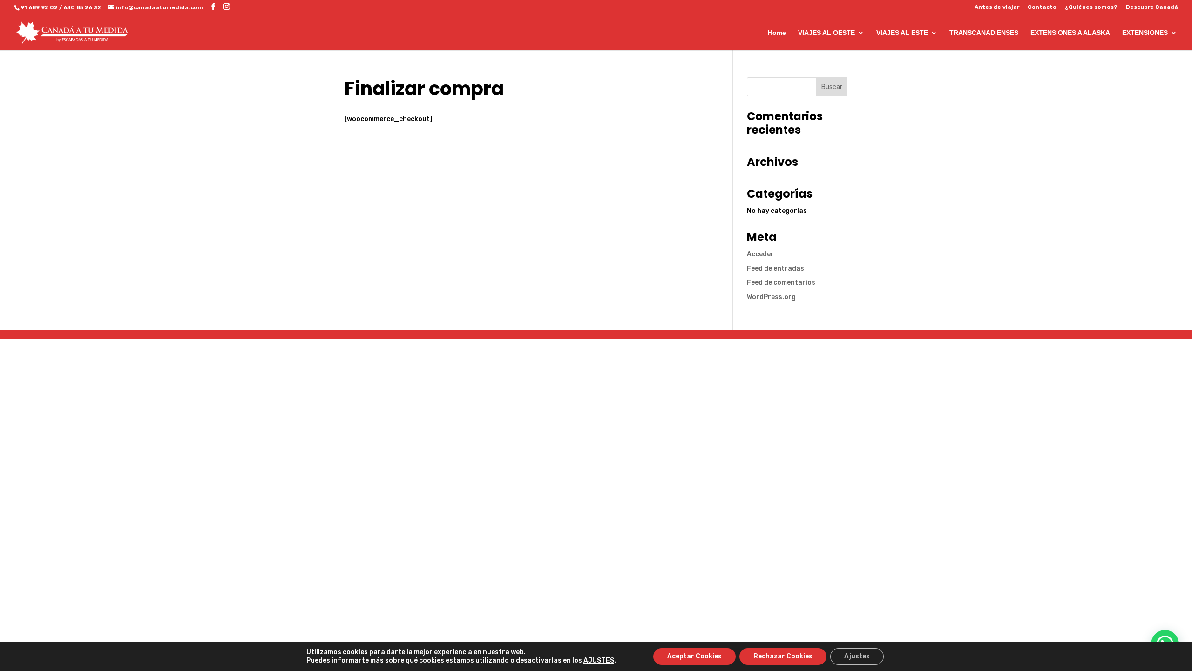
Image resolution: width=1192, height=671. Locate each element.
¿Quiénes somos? (1091, 7)
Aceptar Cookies (694, 656)
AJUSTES (598, 660)
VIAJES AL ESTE (902, 32)
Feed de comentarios (781, 283)
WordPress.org (771, 297)
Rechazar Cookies (783, 656)
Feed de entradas (775, 269)
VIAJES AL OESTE (826, 32)
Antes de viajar (997, 7)
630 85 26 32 (82, 7)
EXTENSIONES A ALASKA (1070, 32)
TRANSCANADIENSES (983, 32)
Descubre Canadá (1152, 7)
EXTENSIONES (1145, 32)
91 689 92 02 (39, 7)
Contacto (1042, 7)
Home (777, 32)
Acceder (760, 254)
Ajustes (857, 656)
